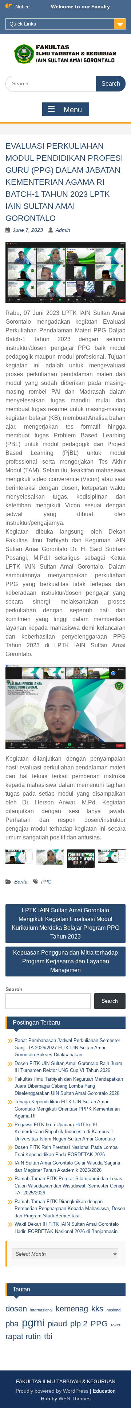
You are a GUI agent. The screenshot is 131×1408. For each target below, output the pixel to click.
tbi (48, 1336)
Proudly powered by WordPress (52, 1391)
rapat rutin (23, 1336)
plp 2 (78, 1323)
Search (14, 989)
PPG (46, 882)
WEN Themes (75, 1398)
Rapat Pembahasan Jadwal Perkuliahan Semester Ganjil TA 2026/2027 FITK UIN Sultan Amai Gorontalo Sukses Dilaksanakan (67, 1047)
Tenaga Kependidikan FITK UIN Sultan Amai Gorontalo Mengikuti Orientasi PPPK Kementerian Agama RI (67, 1109)
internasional (41, 1310)
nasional (114, 1310)
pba (12, 1323)
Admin (63, 230)
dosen (16, 1308)
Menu (73, 110)
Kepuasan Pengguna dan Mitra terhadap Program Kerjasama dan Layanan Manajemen (65, 961)
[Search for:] (65, 83)
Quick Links (22, 24)
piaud (57, 1323)
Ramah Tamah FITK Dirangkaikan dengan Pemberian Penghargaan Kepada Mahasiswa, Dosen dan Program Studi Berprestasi (70, 1208)
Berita (21, 882)
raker (115, 1325)
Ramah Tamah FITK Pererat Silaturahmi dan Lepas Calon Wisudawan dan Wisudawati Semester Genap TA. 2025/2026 (69, 1186)
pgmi (33, 1323)
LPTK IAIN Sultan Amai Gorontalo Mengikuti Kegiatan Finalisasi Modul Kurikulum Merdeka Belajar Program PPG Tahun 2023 (65, 923)
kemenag (72, 1308)
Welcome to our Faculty (80, 6)
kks (97, 1308)
